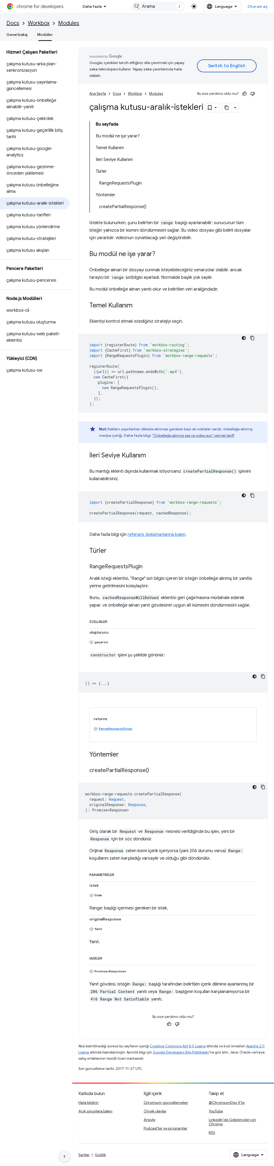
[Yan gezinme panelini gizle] (64, 1156)
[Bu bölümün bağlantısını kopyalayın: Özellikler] (112, 621)
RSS (212, 1132)
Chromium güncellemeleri (166, 1102)
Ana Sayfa (97, 93)
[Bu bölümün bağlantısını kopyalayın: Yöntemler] (124, 755)
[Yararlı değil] (253, 94)
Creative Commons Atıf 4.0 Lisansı (178, 1046)
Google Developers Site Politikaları (181, 1052)
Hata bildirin (88, 1102)
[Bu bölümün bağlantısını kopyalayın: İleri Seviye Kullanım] (151, 456)
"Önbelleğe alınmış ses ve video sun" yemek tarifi (193, 435)
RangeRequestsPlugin (115, 729)
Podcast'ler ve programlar (165, 1128)
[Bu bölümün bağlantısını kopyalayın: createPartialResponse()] (154, 771)
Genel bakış (17, 34)
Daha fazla (92, 6)
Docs (12, 23)
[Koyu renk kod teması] (243, 338)
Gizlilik (100, 1155)
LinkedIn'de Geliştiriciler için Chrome (232, 1121)
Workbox (39, 23)
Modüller (45, 34)
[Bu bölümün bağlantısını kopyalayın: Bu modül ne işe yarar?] (160, 254)
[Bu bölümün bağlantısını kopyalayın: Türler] (111, 551)
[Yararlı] (245, 94)
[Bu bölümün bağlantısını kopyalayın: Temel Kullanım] (137, 306)
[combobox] (158, 6)
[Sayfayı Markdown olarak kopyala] (227, 107)
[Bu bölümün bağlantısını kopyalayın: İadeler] (107, 957)
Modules (68, 23)
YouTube (216, 1111)
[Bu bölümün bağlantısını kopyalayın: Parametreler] (119, 874)
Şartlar (84, 1155)
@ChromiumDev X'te (227, 1102)
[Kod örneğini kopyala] (252, 338)
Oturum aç (258, 6)
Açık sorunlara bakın (95, 1111)
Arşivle (149, 1119)
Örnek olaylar (155, 1111)
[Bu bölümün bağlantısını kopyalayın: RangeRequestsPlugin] (148, 567)
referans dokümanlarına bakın (156, 534)
